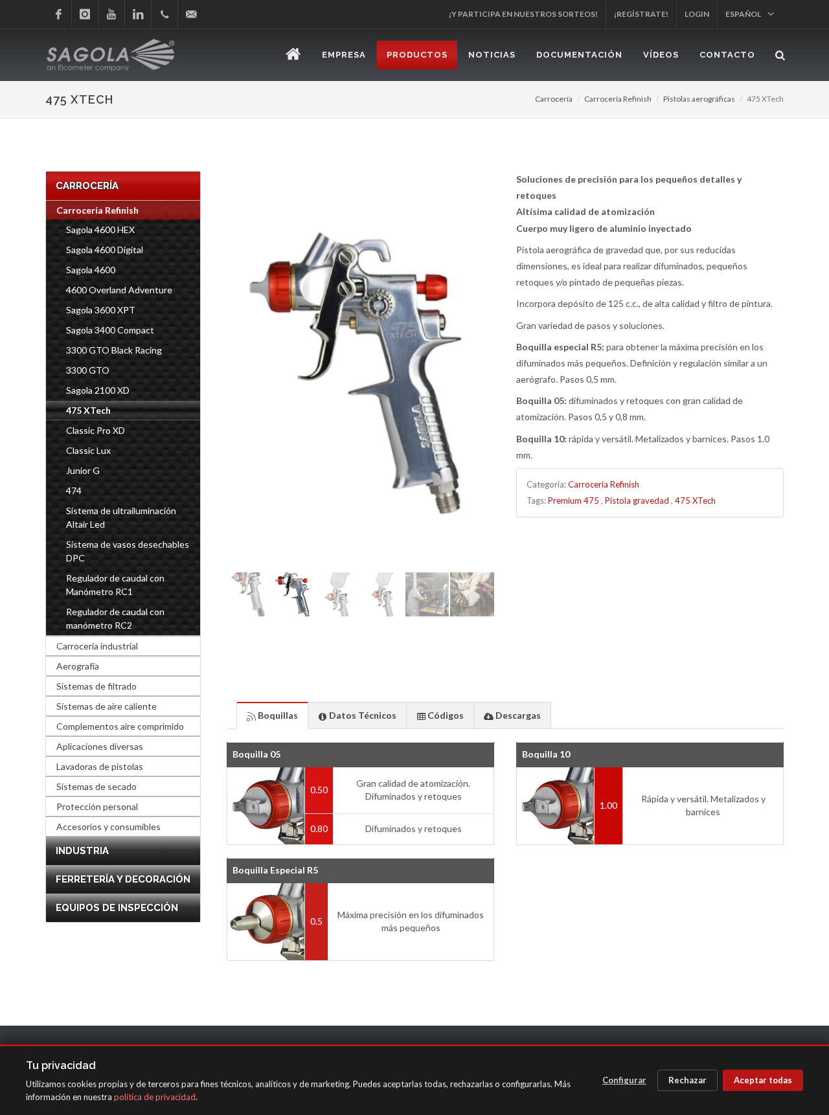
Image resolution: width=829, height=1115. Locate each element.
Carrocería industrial (97, 645)
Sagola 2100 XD (98, 390)
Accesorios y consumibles (108, 826)
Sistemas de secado (96, 786)
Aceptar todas (763, 1080)
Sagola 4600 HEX (100, 229)
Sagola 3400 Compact (110, 329)
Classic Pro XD (95, 430)
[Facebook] (58, 14)
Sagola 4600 (90, 269)
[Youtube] (111, 14)
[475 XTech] (360, 371)
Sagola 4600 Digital (104, 249)
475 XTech (695, 500)
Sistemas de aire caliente (106, 706)
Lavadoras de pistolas (99, 766)
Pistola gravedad (637, 500)
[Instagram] (85, 14)
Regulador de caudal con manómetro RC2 (115, 618)
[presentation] (272, 716)
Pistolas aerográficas (699, 99)
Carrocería (554, 99)
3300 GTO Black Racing (114, 349)
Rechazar (687, 1080)
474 (74, 490)
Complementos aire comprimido (120, 726)
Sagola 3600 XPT (100, 309)
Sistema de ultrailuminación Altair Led (121, 517)
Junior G (83, 470)
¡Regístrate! (641, 14)
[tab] (272, 715)
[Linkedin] (138, 14)
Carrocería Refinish (618, 99)
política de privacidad (155, 1097)
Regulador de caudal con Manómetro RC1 (115, 584)
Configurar (624, 1080)
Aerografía (77, 665)
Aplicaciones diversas (99, 746)
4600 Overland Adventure (119, 289)
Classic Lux (88, 450)
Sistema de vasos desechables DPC (127, 551)
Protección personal (97, 806)
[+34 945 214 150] (164, 14)
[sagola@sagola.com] (191, 14)
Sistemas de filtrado (96, 686)
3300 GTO (87, 370)
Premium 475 (573, 500)
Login (697, 14)
